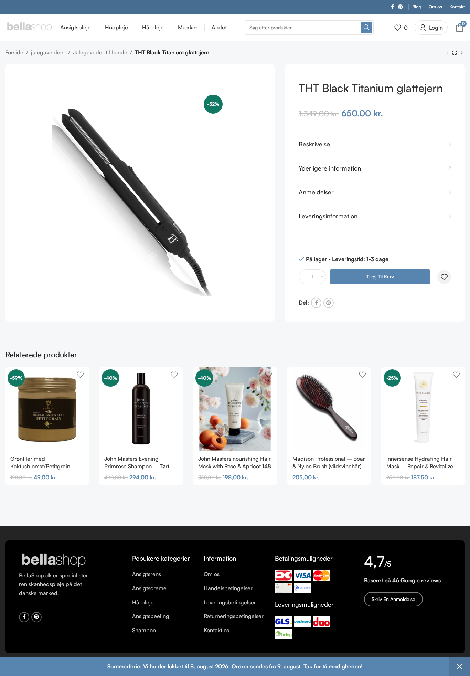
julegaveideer (48, 52)
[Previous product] (447, 53)
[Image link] (53, 560)
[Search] (366, 27)
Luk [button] (459, 666)
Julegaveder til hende (100, 52)
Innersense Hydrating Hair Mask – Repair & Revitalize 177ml (419, 466)
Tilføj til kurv (380, 276)
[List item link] (162, 574)
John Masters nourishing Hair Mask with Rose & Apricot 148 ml (234, 466)
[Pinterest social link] (400, 7)
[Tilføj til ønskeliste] (444, 277)
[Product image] (141, 409)
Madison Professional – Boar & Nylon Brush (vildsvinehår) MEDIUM (328, 466)
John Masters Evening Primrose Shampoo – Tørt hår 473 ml (136, 466)
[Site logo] (29, 26)
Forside (14, 52)
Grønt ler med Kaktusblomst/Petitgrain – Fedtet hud (43, 466)
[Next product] (461, 53)
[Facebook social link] (392, 7)
